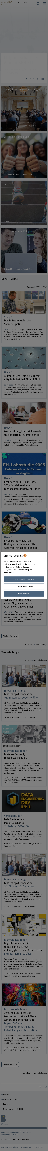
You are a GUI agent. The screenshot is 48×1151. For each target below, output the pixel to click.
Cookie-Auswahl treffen (24, 586)
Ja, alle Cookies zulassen (24, 579)
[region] (24, 575)
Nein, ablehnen (24, 593)
